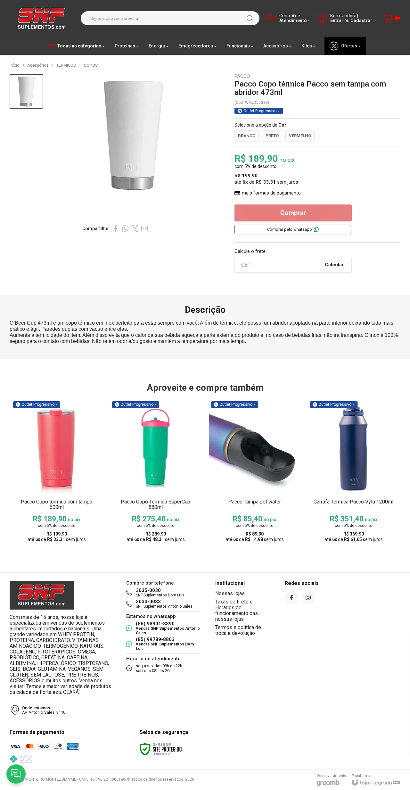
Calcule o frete (250, 251)
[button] (26, 91)
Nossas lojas (230, 593)
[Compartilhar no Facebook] (115, 228)
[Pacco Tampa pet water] (254, 472)
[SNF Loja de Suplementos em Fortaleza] (42, 18)
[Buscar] (250, 18)
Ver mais (56, 495)
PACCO (242, 76)
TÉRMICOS (66, 65)
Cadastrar (361, 20)
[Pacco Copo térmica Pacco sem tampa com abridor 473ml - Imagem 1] (26, 91)
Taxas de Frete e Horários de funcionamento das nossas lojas (236, 610)
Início (15, 65)
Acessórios (38, 65)
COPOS (91, 65)
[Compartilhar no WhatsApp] (125, 228)
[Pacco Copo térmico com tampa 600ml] (56, 472)
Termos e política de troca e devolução (238, 630)
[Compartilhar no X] (135, 228)
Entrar (336, 20)
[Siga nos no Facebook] (291, 597)
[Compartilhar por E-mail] (144, 228)
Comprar (293, 213)
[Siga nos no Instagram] (308, 597)
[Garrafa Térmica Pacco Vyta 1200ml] (353, 472)
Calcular (334, 265)
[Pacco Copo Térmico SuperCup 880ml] (155, 472)
